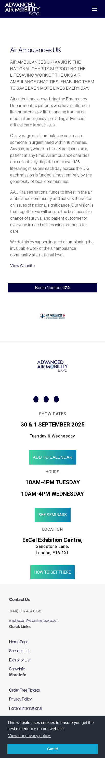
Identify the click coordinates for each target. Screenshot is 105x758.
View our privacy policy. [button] (29, 735)
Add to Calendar (52, 457)
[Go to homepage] (22, 9)
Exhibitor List (20, 660)
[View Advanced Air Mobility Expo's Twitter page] (46, 399)
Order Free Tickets (24, 690)
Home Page (18, 641)
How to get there (52, 572)
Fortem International (25, 708)
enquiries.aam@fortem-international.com (33, 620)
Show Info (17, 669)
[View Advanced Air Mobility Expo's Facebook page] (35, 399)
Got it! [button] (52, 749)
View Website (22, 265)
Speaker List (19, 650)
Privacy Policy (20, 699)
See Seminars (52, 514)
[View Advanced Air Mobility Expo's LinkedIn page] (56, 399)
